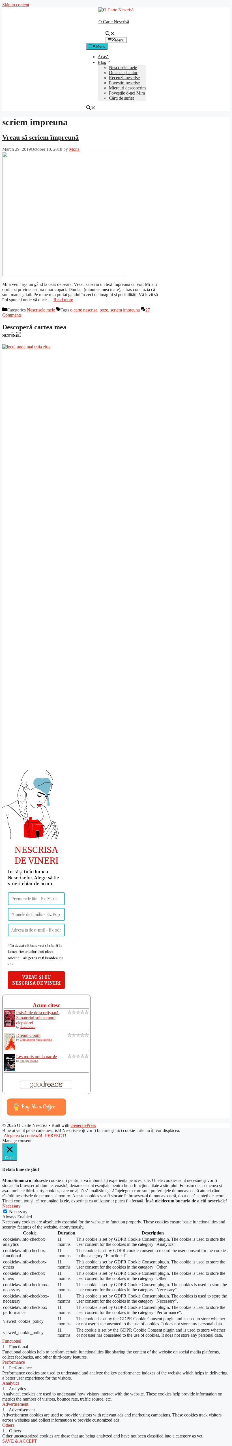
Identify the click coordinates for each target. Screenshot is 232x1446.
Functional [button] (11, 1341)
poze (104, 309)
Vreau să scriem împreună (40, 137)
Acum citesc (46, 1005)
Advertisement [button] (15, 1404)
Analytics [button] (10, 1383)
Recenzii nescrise (124, 77)
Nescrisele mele (123, 67)
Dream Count (28, 1035)
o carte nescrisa (83, 309)
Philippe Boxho (29, 1060)
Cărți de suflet (121, 98)
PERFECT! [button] (55, 1135)
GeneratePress (83, 1125)
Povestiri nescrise (124, 82)
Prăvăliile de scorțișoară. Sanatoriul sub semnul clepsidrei (37, 1017)
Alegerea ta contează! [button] (23, 1135)
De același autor (123, 72)
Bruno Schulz (27, 1027)
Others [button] (8, 1425)
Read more (63, 299)
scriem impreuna (125, 309)
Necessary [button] (11, 1206)
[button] (110, 34)
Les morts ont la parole (36, 1056)
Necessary (18, 1211)
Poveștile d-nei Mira (127, 93)
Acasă (103, 56)
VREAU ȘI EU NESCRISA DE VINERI (36, 980)
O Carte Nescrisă (113, 21)
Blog (102, 62)
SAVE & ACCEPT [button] (19, 1441)
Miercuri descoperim (127, 87)
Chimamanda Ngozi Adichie (36, 1039)
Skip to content (15, 4)
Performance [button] (13, 1362)
